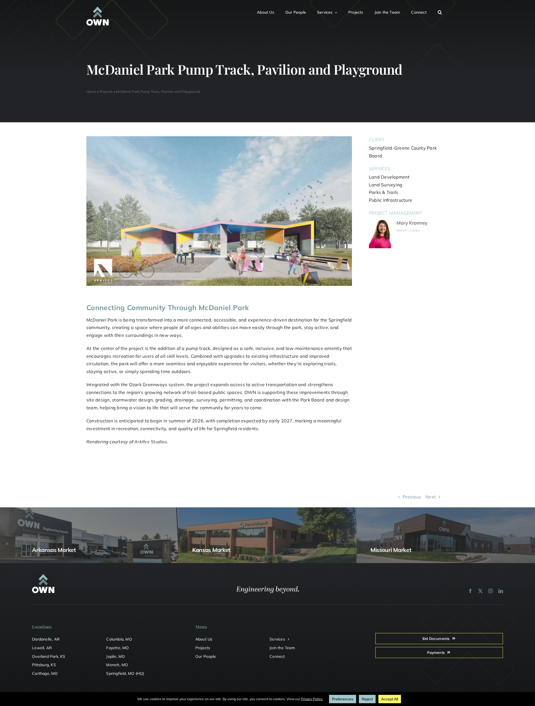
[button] (443, 11)
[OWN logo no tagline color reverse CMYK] (97, 9)
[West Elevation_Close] (219, 138)
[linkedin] (500, 591)
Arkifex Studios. (151, 441)
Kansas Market (211, 549)
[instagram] (490, 591)
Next (430, 497)
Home (91, 91)
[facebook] (470, 591)
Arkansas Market (54, 549)
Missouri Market (391, 549)
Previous (412, 497)
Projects (106, 91)
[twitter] (480, 591)
